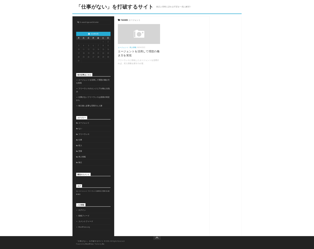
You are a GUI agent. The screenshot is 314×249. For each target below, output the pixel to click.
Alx (103, 244)
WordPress (89, 244)
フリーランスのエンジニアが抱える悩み (93, 90)
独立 (80, 162)
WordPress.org (84, 227)
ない (80, 128)
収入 (80, 145)
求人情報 (133, 47)
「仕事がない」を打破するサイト (115, 7)
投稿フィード (83, 216)
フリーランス (83, 134)
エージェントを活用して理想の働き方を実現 (93, 81)
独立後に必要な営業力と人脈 (90, 106)
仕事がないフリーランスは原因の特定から (93, 98)
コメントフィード (85, 221)
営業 (80, 151)
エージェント (123, 47)
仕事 (80, 140)
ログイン (82, 210)
